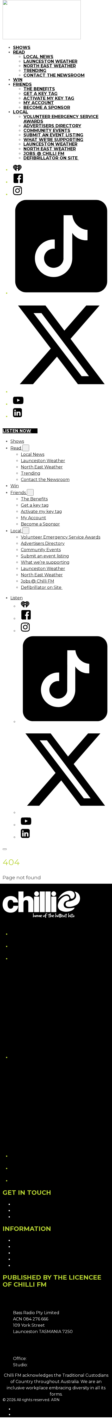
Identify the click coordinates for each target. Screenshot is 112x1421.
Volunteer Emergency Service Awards (60, 119)
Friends (22, 84)
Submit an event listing (53, 134)
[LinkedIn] (17, 416)
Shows (21, 47)
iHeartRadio (24, 1414)
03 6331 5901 (42, 1364)
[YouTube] (18, 404)
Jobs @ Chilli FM (43, 153)
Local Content (27, 1265)
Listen (16, 597)
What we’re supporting (53, 139)
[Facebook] (18, 182)
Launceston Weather (50, 61)
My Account (38, 102)
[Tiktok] (61, 293)
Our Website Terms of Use (40, 1259)
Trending (34, 70)
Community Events (46, 130)
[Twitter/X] (61, 391)
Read (19, 52)
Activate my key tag (48, 98)
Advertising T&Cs (30, 1253)
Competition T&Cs (31, 1246)
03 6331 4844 (41, 1358)
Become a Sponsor (46, 107)
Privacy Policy (27, 1240)
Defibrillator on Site (51, 158)
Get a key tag (40, 93)
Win (17, 79)
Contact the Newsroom (54, 75)
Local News (38, 56)
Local (20, 111)
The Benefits (39, 88)
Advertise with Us (31, 1210)
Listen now (17, 430)
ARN (17, 1409)
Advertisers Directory (52, 125)
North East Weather (49, 65)
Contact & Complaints (35, 1204)
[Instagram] (17, 194)
